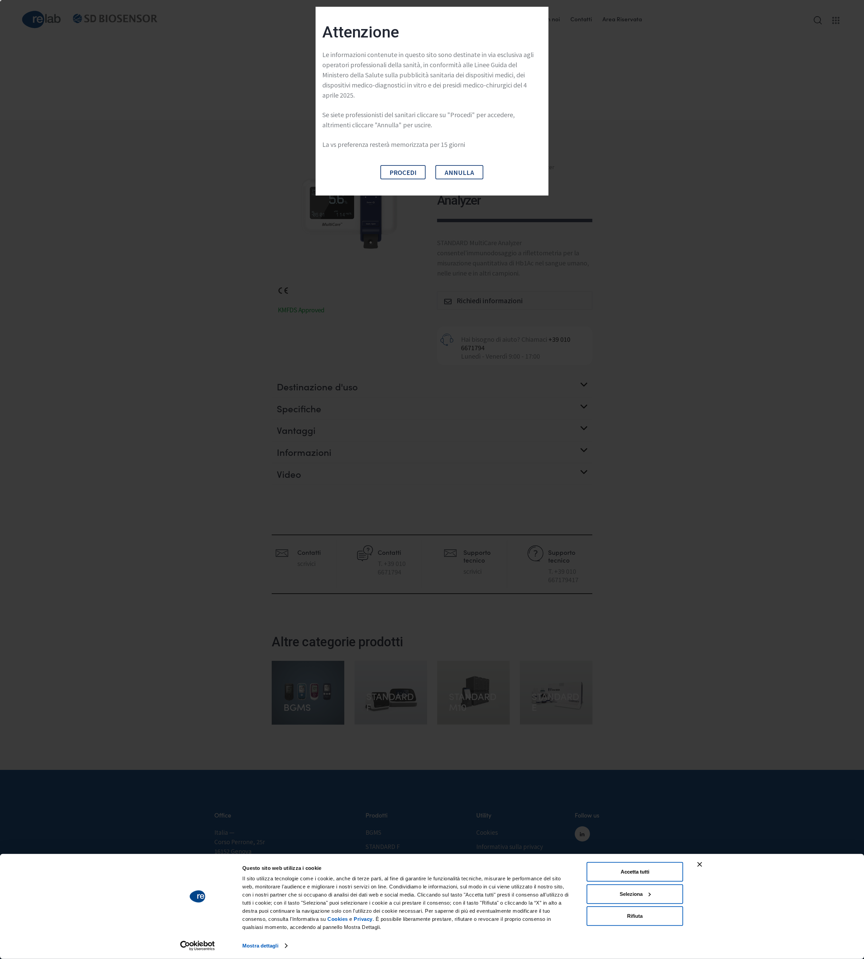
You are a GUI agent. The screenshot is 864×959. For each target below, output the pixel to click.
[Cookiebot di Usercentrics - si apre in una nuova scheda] (197, 946)
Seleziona (631, 894)
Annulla (459, 172)
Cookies (337, 919)
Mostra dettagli (260, 946)
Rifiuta (635, 916)
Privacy (363, 919)
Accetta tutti (635, 872)
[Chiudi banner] (699, 864)
